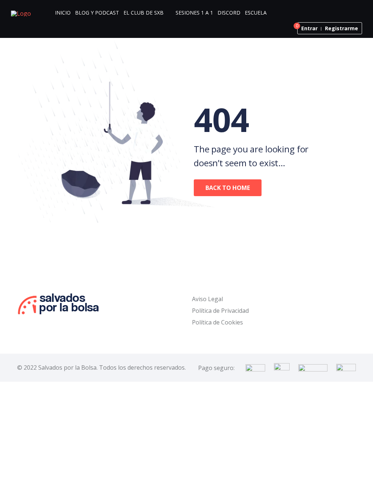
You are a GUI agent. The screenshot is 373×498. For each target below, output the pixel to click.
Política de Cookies (217, 322)
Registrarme (341, 28)
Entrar (309, 28)
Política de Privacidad (220, 311)
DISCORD (228, 12)
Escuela (256, 12)
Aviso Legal (207, 299)
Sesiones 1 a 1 (194, 12)
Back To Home (227, 188)
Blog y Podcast (97, 12)
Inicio (63, 12)
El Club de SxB (143, 12)
